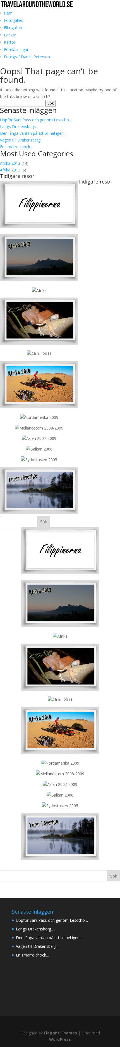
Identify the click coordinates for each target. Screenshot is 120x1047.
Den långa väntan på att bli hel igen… (33, 133)
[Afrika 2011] (39, 353)
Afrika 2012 (10, 163)
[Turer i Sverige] (39, 512)
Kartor (9, 42)
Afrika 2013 (10, 170)
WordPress (60, 1039)
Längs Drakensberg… (19, 126)
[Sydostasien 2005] (39, 459)
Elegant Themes (60, 1033)
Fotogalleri (13, 20)
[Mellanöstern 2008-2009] (39, 428)
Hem (8, 13)
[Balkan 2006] (39, 449)
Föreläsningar (16, 49)
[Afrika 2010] (39, 406)
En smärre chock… (16, 146)
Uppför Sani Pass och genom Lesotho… (36, 119)
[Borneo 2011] (39, 343)
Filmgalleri (13, 27)
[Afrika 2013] (39, 226)
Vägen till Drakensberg (20, 140)
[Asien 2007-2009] (39, 438)
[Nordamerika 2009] (39, 417)
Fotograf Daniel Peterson (27, 56)
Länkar (10, 35)
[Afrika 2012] (39, 290)
